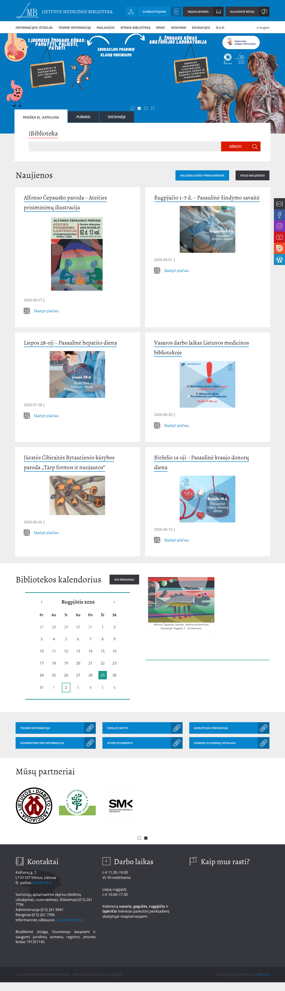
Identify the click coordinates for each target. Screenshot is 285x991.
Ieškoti (235, 146)
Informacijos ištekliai (34, 27)
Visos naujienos (252, 175)
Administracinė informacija (42, 743)
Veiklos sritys (117, 728)
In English (263, 28)
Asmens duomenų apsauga (215, 743)
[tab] (40, 116)
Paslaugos (106, 27)
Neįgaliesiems (198, 12)
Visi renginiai (124, 580)
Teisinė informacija (35, 728)
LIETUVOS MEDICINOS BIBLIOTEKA (77, 12)
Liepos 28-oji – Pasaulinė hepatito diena (70, 343)
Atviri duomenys (120, 743)
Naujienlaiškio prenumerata (202, 175)
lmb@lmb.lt (41, 882)
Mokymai (178, 27)
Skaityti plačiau (46, 310)
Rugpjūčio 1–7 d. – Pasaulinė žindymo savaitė (207, 197)
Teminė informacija (74, 27)
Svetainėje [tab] (117, 117)
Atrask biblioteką (135, 27)
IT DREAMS (261, 974)
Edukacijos (201, 27)
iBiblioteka (43, 133)
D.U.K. (220, 27)
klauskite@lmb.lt (71, 919)
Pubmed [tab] (83, 117)
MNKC (160, 27)
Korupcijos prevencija (211, 728)
